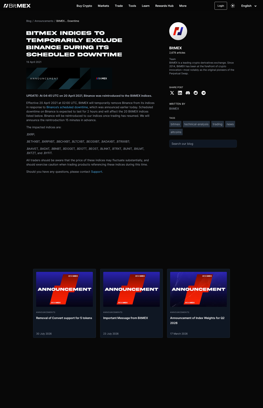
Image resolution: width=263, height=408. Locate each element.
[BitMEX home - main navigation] (17, 5)
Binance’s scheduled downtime (67, 107)
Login (221, 5)
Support (96, 171)
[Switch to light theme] (232, 5)
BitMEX (174, 108)
